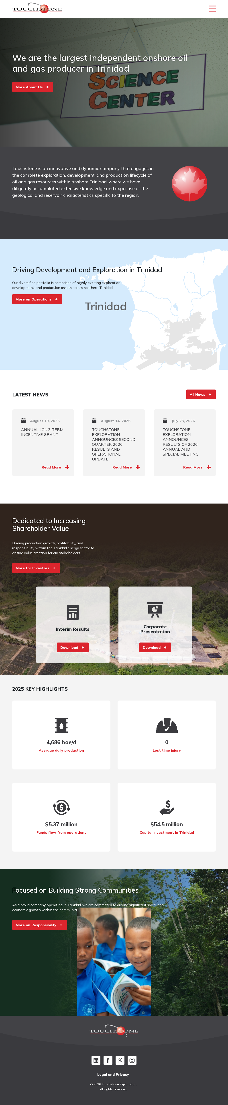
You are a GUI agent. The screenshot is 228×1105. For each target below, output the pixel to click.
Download (69, 647)
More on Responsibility (36, 925)
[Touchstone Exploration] (37, 10)
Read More (51, 467)
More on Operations (34, 299)
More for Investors (32, 568)
